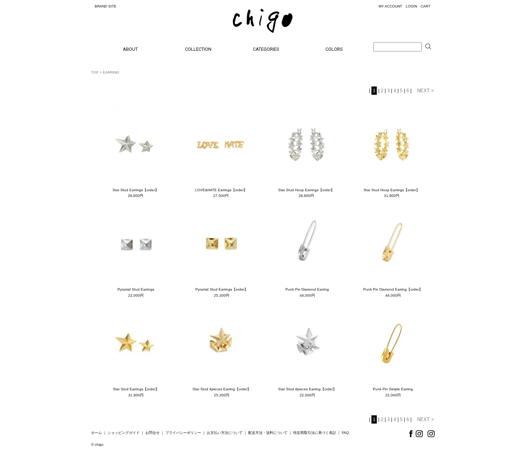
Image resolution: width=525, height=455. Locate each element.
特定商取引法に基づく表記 (314, 433)
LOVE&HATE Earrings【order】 (221, 190)
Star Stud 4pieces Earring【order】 (221, 389)
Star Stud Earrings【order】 (135, 190)
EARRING (111, 72)
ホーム (96, 433)
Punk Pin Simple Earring (393, 389)
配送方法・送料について (268, 433)
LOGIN (411, 6)
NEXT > (425, 90)
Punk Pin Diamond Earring (307, 289)
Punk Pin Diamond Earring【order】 (392, 289)
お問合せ (152, 433)
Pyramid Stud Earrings (136, 289)
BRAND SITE (105, 6)
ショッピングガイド (124, 433)
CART (425, 6)
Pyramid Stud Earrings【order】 (221, 289)
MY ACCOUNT (390, 6)
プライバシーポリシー (183, 433)
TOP (95, 72)
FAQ (345, 433)
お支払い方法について (224, 433)
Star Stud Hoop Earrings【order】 (306, 190)
